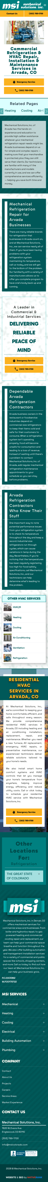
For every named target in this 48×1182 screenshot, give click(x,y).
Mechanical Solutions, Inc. (21, 1122)
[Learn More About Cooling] (24, 627)
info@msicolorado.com (15, 1144)
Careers (6, 1089)
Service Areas (9, 1096)
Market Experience (12, 1102)
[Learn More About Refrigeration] (24, 658)
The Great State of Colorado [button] (19, 876)
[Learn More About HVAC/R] (24, 607)
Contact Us (12, 13)
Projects (6, 1083)
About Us (7, 1077)
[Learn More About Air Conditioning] (24, 638)
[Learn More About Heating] (24, 617)
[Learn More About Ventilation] (24, 648)
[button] (45, 5)
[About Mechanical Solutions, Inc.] (24, 906)
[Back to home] (23, 5)
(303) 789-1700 (10, 1138)
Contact (6, 1070)
